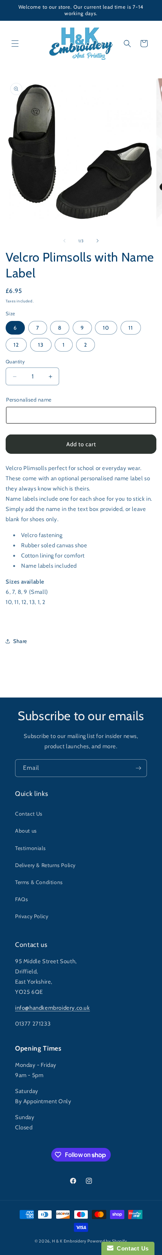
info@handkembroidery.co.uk (52, 1007)
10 (106, 327)
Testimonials (30, 848)
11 (130, 327)
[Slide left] (64, 240)
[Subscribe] (138, 768)
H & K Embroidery (69, 1241)
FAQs (21, 899)
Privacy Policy (31, 916)
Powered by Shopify (107, 1241)
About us (26, 830)
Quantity (15, 361)
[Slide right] (97, 240)
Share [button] (20, 641)
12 (16, 344)
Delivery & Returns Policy (45, 865)
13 (41, 344)
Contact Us (29, 813)
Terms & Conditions (39, 882)
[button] (15, 43)
